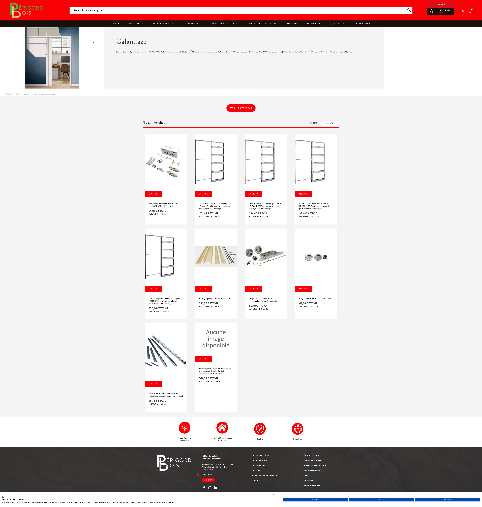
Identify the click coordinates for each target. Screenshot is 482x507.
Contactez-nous (311, 455)
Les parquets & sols (261, 455)
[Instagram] (210, 488)
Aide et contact (443, 10)
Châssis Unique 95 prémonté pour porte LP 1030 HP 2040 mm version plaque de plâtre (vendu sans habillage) (215, 206)
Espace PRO (309, 480)
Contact (208, 480)
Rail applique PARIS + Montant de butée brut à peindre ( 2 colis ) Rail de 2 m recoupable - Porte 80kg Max (215, 371)
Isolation (256, 480)
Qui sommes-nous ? (313, 460)
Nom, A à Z (331, 123)
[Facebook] (204, 488)
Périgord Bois (37, 10)
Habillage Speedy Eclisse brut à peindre (214, 298)
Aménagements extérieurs (264, 475)
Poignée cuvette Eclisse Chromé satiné (315, 298)
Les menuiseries (259, 460)
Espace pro (440, 5)
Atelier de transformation (316, 465)
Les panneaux (258, 465)
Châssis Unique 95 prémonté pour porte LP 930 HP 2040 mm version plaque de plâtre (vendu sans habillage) (165, 301)
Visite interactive (312, 485)
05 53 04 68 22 (442, 12)
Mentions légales (312, 470)
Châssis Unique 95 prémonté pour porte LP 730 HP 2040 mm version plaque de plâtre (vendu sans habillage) (265, 206)
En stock (153, 194)
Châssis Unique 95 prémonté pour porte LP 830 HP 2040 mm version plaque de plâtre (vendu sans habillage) (315, 206)
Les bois (256, 470)
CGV (306, 475)
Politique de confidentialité (270, 495)
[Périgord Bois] (174, 462)
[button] (241, 108)
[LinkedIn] (215, 488)
